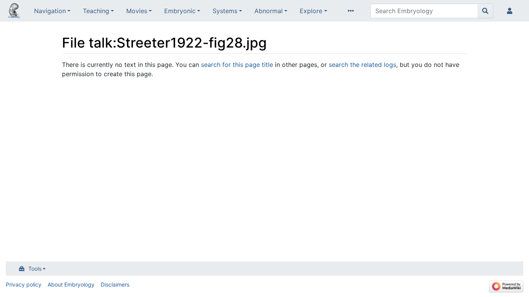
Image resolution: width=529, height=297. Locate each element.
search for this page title (237, 64)
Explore (311, 11)
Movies (136, 11)
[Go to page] (485, 10)
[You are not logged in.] (511, 11)
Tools (34, 268)
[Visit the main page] (14, 11)
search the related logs (362, 64)
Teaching (96, 11)
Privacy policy (23, 284)
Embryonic (180, 11)
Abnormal (268, 11)
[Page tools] (352, 11)
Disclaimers (115, 284)
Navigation (50, 11)
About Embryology (71, 284)
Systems (225, 11)
